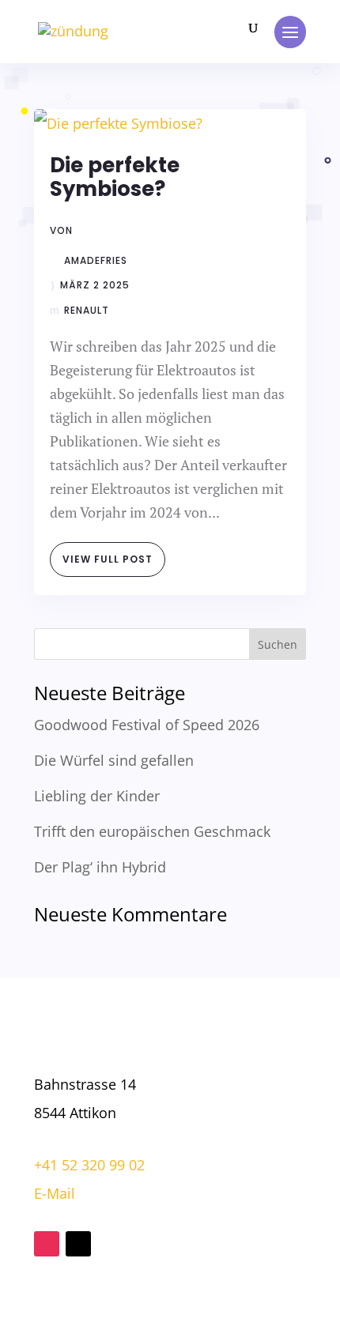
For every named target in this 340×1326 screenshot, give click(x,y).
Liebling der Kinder (97, 795)
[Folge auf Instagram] (46, 1243)
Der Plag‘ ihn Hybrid (100, 866)
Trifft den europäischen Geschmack (152, 831)
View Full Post (107, 559)
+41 (89, 1164)
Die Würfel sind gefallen (114, 760)
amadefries (95, 260)
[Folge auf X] (78, 1243)
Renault (86, 310)
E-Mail (54, 1193)
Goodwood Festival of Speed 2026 (146, 724)
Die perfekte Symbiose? (114, 177)
